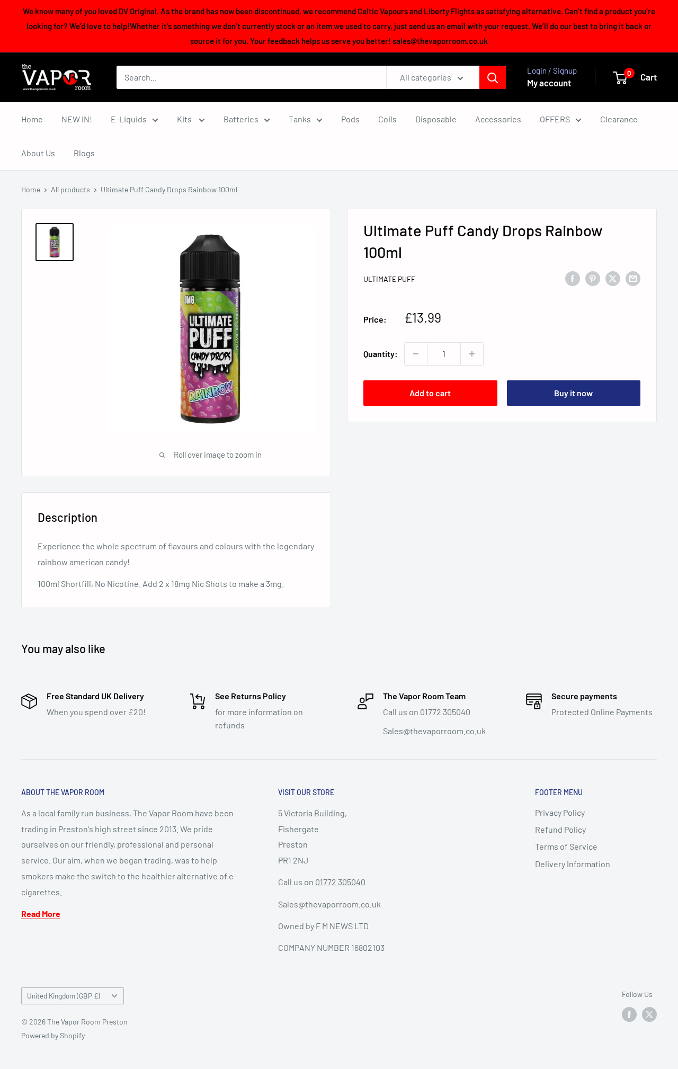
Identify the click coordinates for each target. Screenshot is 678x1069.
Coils (387, 119)
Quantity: (380, 354)
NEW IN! (76, 119)
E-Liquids (129, 119)
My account (549, 82)
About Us (38, 153)
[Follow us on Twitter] (649, 1014)
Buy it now (573, 393)
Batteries (241, 119)
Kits (185, 119)
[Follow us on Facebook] (629, 1014)
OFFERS (555, 119)
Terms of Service (566, 846)
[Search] (492, 77)
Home (32, 119)
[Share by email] (633, 278)
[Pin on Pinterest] (592, 278)
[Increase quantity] (472, 354)
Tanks (300, 119)
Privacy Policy (560, 812)
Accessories (498, 119)
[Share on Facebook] (572, 278)
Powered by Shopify (53, 1035)
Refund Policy (560, 829)
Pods (350, 119)
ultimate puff (389, 278)
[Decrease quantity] (416, 354)
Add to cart (430, 393)
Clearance (619, 119)
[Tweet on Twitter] (612, 278)
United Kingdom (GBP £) (63, 995)
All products (70, 189)
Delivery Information (572, 864)
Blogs (84, 153)
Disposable (436, 119)
